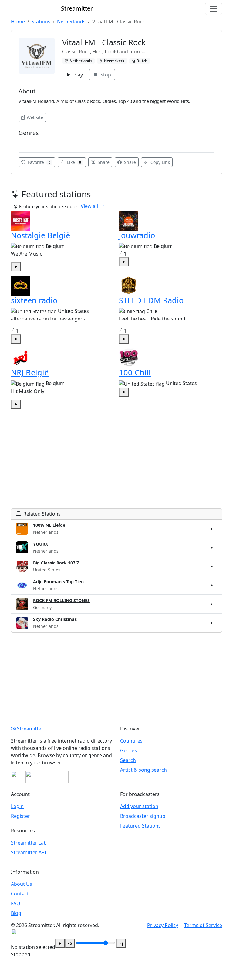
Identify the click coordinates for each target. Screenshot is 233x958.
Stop (105, 74)
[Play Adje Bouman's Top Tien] (212, 585)
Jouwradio (137, 235)
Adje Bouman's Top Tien (58, 581)
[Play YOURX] (212, 547)
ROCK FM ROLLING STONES (61, 600)
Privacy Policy (162, 925)
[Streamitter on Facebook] (17, 777)
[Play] (60, 943)
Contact (20, 893)
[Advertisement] (116, 465)
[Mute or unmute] (70, 943)
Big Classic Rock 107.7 (56, 563)
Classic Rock (32, 141)
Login (17, 806)
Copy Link (159, 162)
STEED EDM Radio (151, 300)
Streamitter (29, 728)
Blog (16, 913)
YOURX (40, 544)
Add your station (139, 806)
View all (90, 206)
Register (20, 816)
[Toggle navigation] (213, 9)
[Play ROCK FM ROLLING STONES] (212, 604)
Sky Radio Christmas (55, 619)
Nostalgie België (40, 235)
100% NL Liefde (49, 525)
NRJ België (30, 372)
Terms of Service (203, 925)
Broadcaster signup (142, 816)
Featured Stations (140, 825)
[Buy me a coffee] (47, 777)
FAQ (15, 903)
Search (128, 760)
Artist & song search (143, 770)
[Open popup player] (121, 943)
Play (77, 74)
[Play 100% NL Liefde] (212, 528)
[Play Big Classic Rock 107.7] (212, 566)
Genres (128, 750)
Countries (131, 740)
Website (35, 117)
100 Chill (135, 372)
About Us (21, 884)
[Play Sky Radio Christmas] (212, 623)
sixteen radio (34, 300)
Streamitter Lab (29, 842)
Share (103, 162)
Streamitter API (28, 852)
